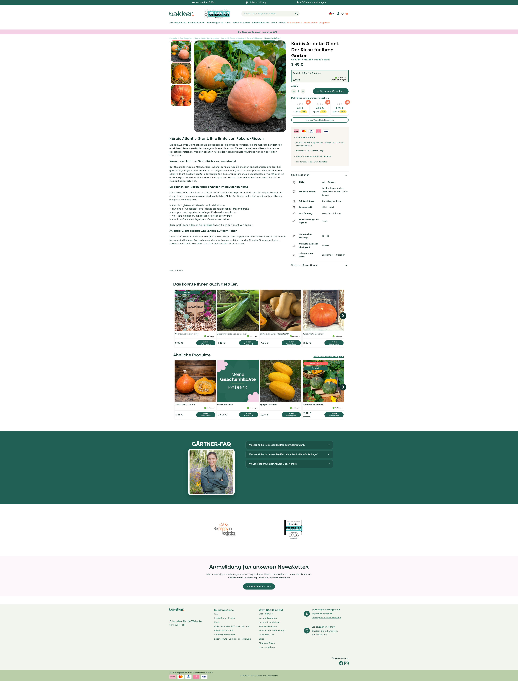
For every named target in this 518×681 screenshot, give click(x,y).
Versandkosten (266, 634)
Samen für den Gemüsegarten (207, 38)
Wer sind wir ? (266, 613)
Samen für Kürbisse (254, 38)
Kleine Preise (310, 22)
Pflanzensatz (294, 22)
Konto (217, 622)
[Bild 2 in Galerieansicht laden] (181, 51)
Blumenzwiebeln (196, 22)
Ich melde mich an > (259, 586)
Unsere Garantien (268, 618)
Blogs (261, 639)
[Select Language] (331, 14)
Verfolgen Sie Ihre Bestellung (326, 617)
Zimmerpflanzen (260, 22)
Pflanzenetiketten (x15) (186, 333)
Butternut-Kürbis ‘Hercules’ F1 (274, 333)
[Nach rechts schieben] (343, 315)
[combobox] (270, 13)
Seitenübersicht (177, 625)
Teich (274, 22)
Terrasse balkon (241, 22)
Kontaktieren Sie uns (224, 618)
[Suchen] (297, 13)
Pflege (282, 22)
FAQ (216, 613)
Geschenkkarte (225, 404)
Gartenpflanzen (177, 22)
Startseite (173, 38)
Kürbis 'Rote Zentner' (313, 333)
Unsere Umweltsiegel (269, 622)
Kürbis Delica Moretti (313, 404)
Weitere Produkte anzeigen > (328, 356)
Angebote (324, 22)
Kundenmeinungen (268, 626)
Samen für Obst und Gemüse (232, 38)
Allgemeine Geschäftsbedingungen (232, 626)
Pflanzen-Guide (267, 643)
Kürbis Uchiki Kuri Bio (185, 404)
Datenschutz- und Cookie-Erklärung (232, 639)
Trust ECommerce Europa (272, 630)
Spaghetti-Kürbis (268, 404)
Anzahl (294, 86)
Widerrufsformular (223, 630)
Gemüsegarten (215, 22)
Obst (228, 22)
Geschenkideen (267, 647)
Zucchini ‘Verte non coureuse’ (231, 333)
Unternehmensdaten (224, 634)
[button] (237, 13)
